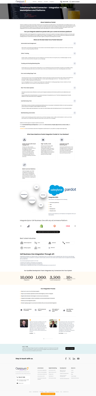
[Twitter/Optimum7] (69, 358)
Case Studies (73, 376)
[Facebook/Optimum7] (65, 358)
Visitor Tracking (25, 53)
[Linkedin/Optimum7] (74, 358)
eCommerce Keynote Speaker (42, 379)
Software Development (64, 378)
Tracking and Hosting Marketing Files (30, 63)
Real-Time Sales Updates (27, 87)
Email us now (20, 383)
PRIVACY (57, 391)
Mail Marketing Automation (28, 113)
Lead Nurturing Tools (26, 101)
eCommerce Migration (42, 370)
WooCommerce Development (63, 376)
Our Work (46, 1)
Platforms (40, 1)
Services (34, 1)
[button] (48, 43)
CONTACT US (65, 391)
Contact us (22, 128)
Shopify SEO (51, 374)
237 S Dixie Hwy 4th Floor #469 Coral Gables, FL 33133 (23, 380)
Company (52, 1)
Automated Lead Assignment (28, 43)
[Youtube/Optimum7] (78, 358)
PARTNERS (42, 391)
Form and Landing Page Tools (28, 73)
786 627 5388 (66, 1)
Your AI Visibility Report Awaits (48, 393)
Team (72, 370)
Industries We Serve (75, 378)
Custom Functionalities (42, 372)
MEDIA (46, 391)
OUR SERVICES (35, 391)
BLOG (30, 391)
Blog (72, 374)
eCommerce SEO (52, 370)
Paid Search (51, 376)
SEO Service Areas (52, 378)
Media (72, 372)
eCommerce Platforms (42, 374)
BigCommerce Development (63, 371)
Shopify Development (64, 373)
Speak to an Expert (76, 1)
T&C (61, 391)
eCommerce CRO (41, 376)
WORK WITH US (51, 391)
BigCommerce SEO (52, 372)
